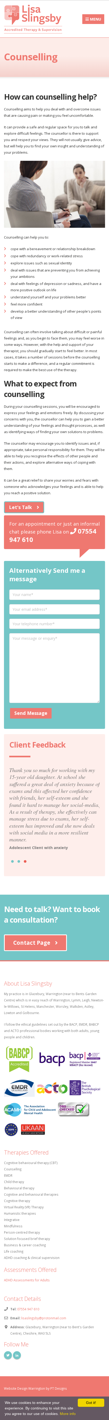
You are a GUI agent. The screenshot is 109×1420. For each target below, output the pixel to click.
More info (68, 1414)
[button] (12, 861)
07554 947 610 (28, 1309)
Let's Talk (20, 507)
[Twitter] (8, 1355)
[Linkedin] (17, 1355)
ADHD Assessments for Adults (27, 1280)
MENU (95, 19)
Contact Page (31, 942)
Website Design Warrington (24, 1388)
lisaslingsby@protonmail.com (43, 1318)
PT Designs (58, 1388)
